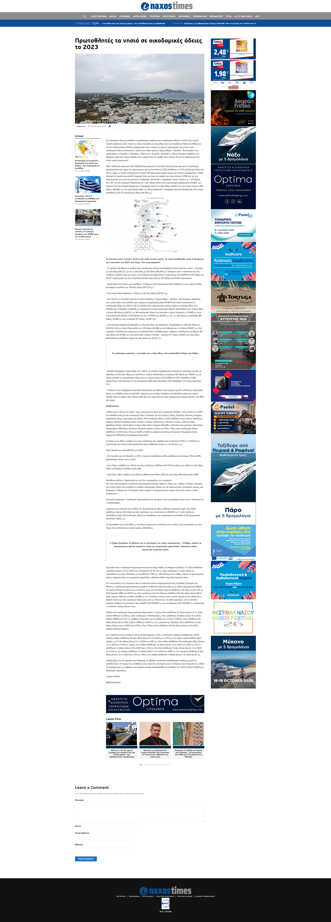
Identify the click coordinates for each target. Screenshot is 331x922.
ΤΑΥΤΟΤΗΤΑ (121, 896)
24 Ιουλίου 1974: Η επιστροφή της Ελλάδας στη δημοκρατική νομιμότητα (87, 198)
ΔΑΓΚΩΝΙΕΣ (184, 16)
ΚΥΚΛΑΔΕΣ (124, 16)
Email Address (82, 833)
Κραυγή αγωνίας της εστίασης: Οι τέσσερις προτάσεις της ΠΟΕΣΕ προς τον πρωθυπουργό (86, 233)
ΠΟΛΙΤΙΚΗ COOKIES (184, 896)
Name (78, 826)
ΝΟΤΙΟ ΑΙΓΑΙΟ (140, 16)
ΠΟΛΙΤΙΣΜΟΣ (169, 16)
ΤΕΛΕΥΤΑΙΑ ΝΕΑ (98, 16)
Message (79, 800)
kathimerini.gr (113, 682)
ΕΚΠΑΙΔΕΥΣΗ (216, 16)
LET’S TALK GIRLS (243, 16)
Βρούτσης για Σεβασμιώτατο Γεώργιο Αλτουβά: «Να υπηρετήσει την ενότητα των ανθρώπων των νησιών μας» (191, 23)
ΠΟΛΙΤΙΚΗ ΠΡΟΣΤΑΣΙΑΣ (165, 896)
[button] (201, 744)
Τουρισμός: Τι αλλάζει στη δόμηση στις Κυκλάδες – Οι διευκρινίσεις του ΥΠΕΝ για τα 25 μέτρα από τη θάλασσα (188, 753)
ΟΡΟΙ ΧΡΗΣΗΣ (148, 896)
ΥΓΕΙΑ (228, 16)
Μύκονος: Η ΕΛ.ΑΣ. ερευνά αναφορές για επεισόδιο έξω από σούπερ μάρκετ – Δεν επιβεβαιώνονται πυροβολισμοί (122, 753)
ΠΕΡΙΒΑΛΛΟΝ (200, 16)
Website (79, 844)
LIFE (257, 16)
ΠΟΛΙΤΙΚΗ (155, 16)
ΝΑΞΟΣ (112, 16)
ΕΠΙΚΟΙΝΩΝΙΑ (134, 896)
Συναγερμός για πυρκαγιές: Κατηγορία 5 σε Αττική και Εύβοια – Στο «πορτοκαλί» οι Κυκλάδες (87, 164)
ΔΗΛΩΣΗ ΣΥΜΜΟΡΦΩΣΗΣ (205, 896)
